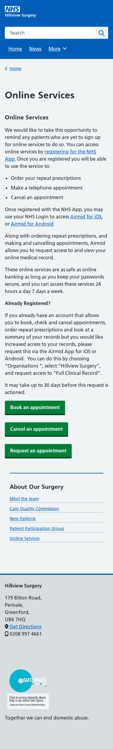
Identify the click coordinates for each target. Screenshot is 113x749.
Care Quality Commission (34, 508)
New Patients (23, 518)
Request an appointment (38, 451)
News (35, 49)
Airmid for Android (32, 224)
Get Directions (24, 627)
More (57, 49)
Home (15, 49)
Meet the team (24, 498)
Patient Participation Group (37, 528)
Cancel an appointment (36, 429)
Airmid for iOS (86, 217)
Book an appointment (35, 407)
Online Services (24, 538)
